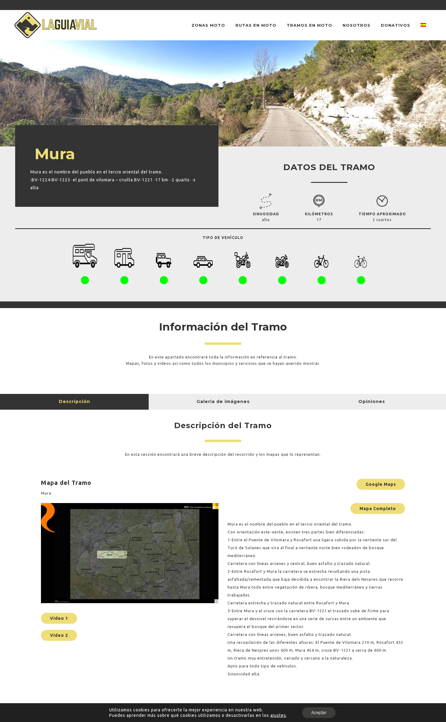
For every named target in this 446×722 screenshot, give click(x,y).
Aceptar (318, 712)
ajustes (278, 715)
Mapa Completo (378, 508)
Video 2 (59, 635)
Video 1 (59, 618)
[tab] (74, 402)
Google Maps (381, 484)
